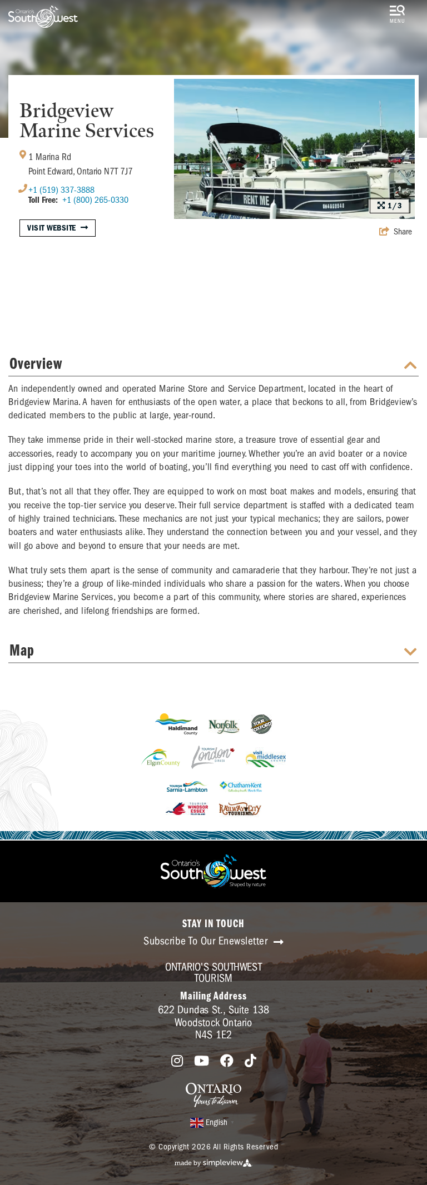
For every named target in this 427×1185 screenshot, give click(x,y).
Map (21, 651)
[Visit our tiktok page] (250, 1061)
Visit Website (51, 228)
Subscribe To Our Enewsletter (207, 940)
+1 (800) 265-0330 (95, 200)
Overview (35, 364)
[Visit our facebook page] (227, 1061)
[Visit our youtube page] (201, 1061)
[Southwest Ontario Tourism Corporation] (43, 17)
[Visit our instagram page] (177, 1061)
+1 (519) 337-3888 (61, 190)
